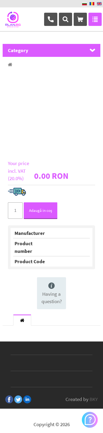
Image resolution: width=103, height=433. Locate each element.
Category (18, 50)
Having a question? (51, 298)
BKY (94, 399)
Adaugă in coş (40, 210)
